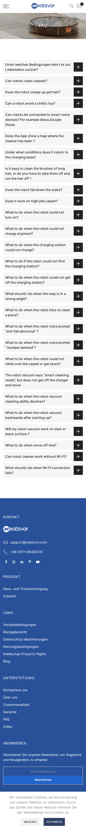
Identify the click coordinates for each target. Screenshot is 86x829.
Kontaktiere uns (15, 690)
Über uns (10, 697)
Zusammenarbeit (16, 705)
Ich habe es (54, 821)
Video (7, 726)
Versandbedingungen (19, 625)
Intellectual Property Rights (24, 654)
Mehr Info (30, 821)
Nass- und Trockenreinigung (25, 589)
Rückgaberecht (15, 632)
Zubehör (9, 596)
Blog (6, 661)
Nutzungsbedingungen (21, 646)
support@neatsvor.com (28, 542)
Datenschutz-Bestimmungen (25, 639)
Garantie (9, 712)
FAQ (6, 719)
